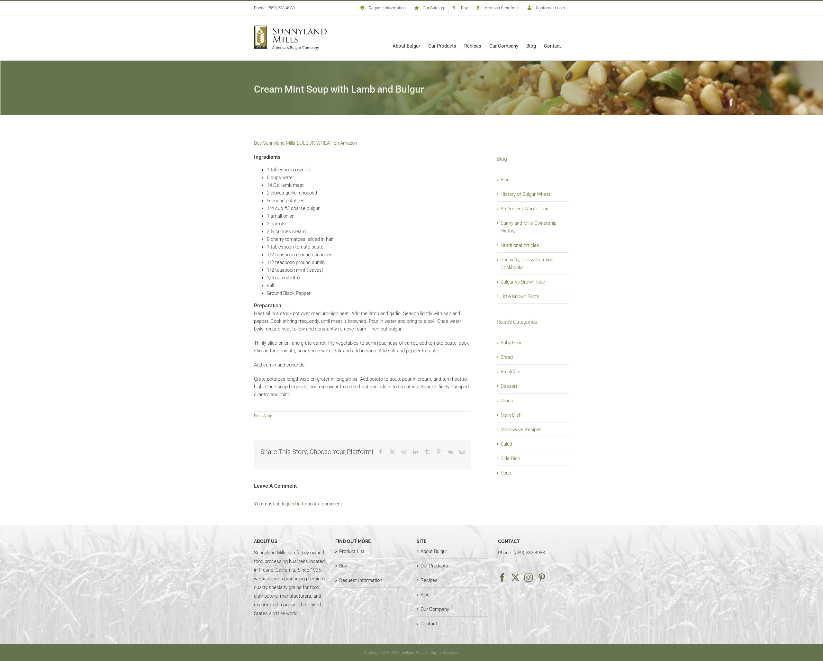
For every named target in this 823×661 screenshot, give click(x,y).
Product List (352, 551)
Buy (343, 566)
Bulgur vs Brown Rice (523, 282)
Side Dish (510, 458)
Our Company (435, 609)
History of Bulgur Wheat (525, 194)
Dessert (509, 386)
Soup (267, 416)
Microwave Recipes (521, 429)
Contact (429, 624)
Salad (506, 444)
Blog (258, 416)
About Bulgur (434, 551)
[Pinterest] (542, 577)
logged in (291, 504)
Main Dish (511, 415)
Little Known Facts (520, 296)
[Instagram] (528, 577)
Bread (507, 357)
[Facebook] (502, 577)
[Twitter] (515, 577)
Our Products (434, 566)
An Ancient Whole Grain (525, 209)
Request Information (360, 580)
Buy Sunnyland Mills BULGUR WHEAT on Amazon (305, 143)
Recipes (429, 580)
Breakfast (511, 372)
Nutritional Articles (520, 245)
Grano (507, 400)
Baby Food (511, 343)
